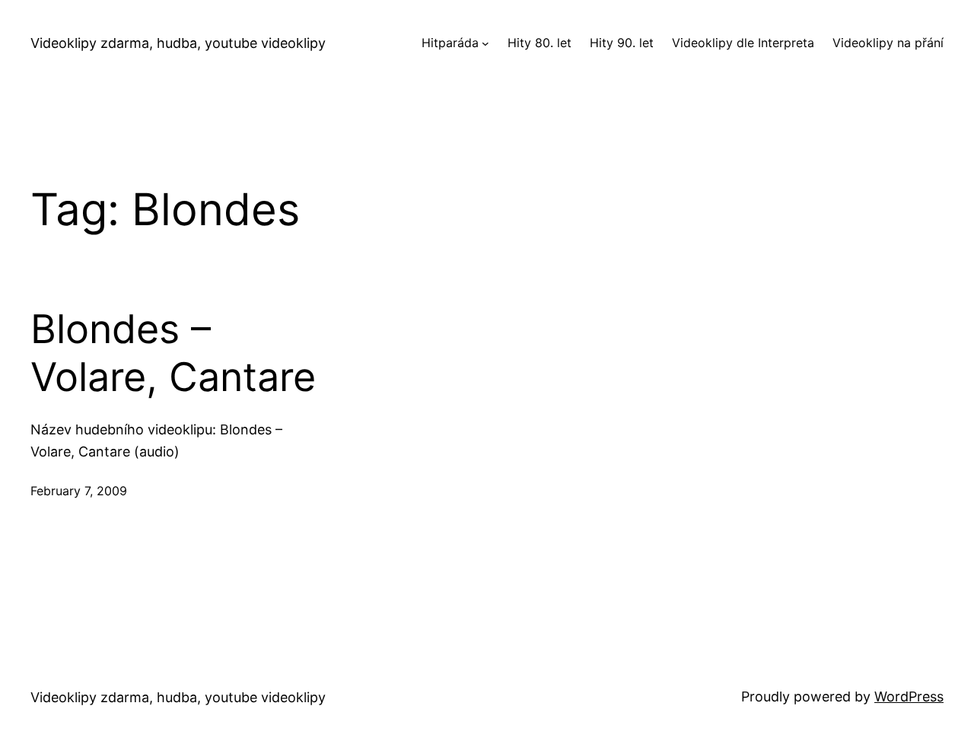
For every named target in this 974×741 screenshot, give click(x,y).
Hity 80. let (539, 42)
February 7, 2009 (78, 490)
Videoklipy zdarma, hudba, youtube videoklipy (178, 43)
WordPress (909, 696)
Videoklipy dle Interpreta (743, 42)
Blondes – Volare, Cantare (173, 353)
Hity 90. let (622, 42)
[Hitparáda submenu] (485, 43)
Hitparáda (450, 42)
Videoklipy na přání (888, 42)
